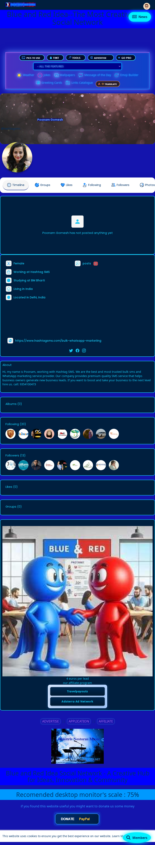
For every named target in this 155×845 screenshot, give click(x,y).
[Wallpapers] (56, 75)
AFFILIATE (106, 721)
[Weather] (19, 75)
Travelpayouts (77, 691)
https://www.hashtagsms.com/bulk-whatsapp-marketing (58, 341)
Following (12, 424)
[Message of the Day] (81, 75)
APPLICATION (79, 721)
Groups (10, 506)
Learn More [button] (120, 836)
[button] (147, 4)
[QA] (38, 83)
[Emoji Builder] (116, 75)
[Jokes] (40, 75)
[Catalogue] (68, 83)
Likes (8, 486)
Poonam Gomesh (50, 119)
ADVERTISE (50, 721)
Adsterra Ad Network (77, 701)
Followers (12, 455)
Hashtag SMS (40, 272)
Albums (11, 404)
